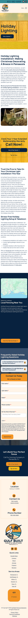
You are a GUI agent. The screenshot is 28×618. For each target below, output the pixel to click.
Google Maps (14, 556)
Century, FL (4, 334)
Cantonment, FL (5, 327)
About (14, 560)
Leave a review (15, 503)
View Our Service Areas (10, 341)
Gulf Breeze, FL (5, 317)
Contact (14, 558)
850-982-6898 (14, 1)
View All (14, 586)
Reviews (14, 568)
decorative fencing (8, 265)
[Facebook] (23, 1)
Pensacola (8, 250)
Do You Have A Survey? (9, 412)
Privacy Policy (14, 612)
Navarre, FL (4, 322)
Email (4, 397)
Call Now (14, 155)
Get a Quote (6, 36)
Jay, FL (2, 336)
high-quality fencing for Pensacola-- (15, 70)
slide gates (19, 265)
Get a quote (14, 501)
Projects (14, 565)
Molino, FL (3, 331)
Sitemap (14, 616)
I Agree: (4, 420)
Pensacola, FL (4, 315)
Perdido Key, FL (5, 329)
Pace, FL (3, 324)
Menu (22, 8)
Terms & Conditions (14, 614)
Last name (5, 390)
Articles (14, 563)
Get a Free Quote (13, 150)
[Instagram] (26, 1)
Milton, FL (3, 320)
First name (5, 383)
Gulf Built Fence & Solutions (18, 608)
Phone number (6, 405)
